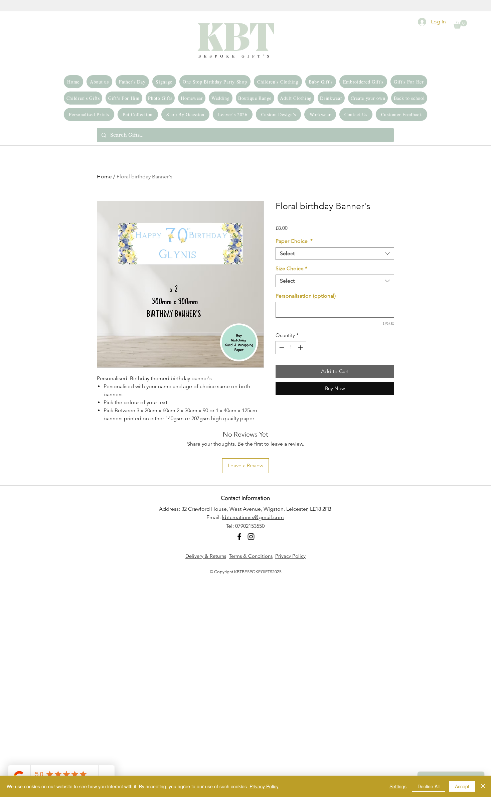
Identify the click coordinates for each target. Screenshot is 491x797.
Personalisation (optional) (306, 296)
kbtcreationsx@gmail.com (253, 517)
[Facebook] (239, 536)
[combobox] (335, 253)
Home (104, 176)
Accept (462, 786)
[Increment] (301, 347)
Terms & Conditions (251, 556)
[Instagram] (251, 536)
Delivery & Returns (205, 556)
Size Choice (291, 268)
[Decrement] (281, 347)
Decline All (429, 786)
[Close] (483, 786)
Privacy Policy (290, 556)
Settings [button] (397, 786)
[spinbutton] (291, 347)
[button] (460, 24)
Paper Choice (294, 241)
